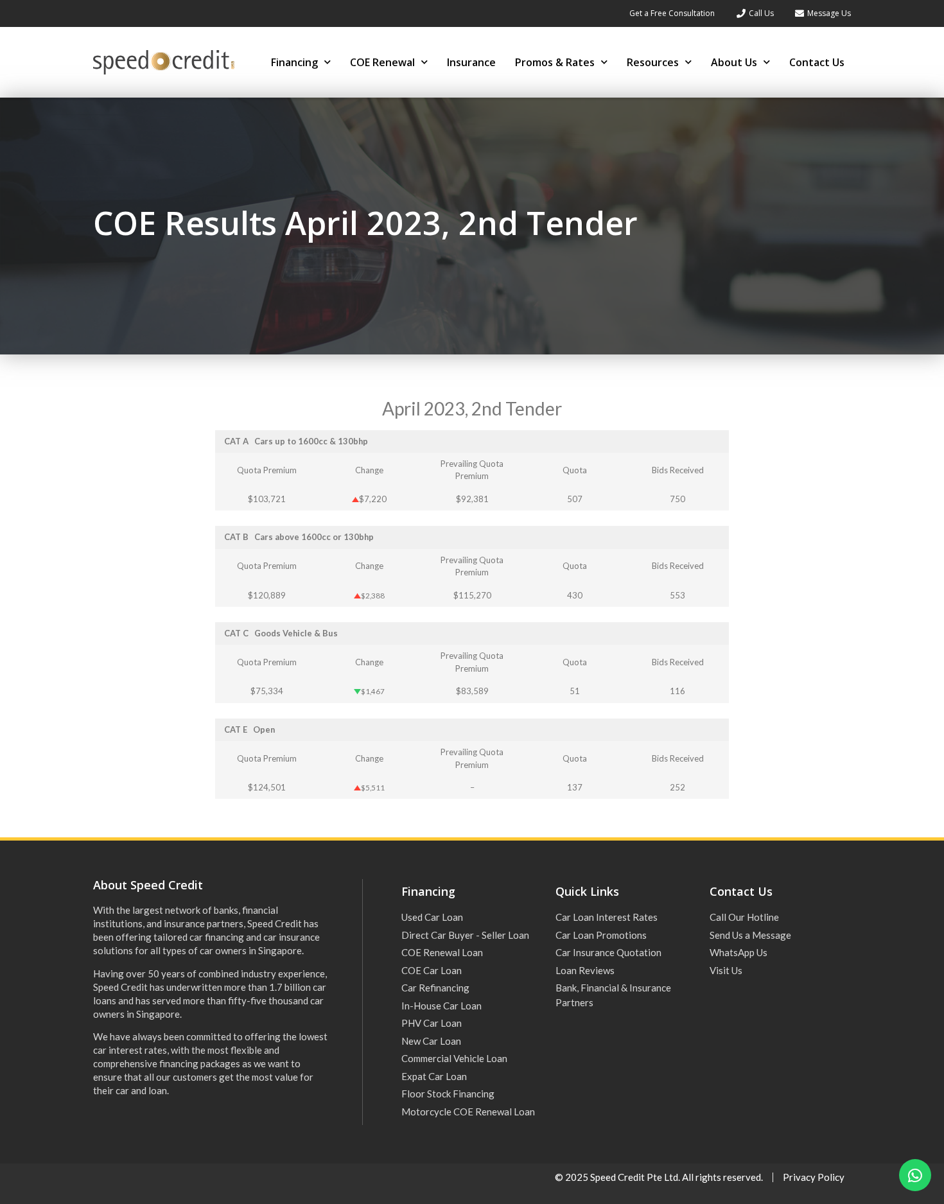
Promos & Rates (555, 62)
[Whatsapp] (915, 1175)
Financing (294, 62)
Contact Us (816, 62)
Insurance (471, 62)
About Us (734, 62)
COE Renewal (382, 62)
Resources (653, 62)
